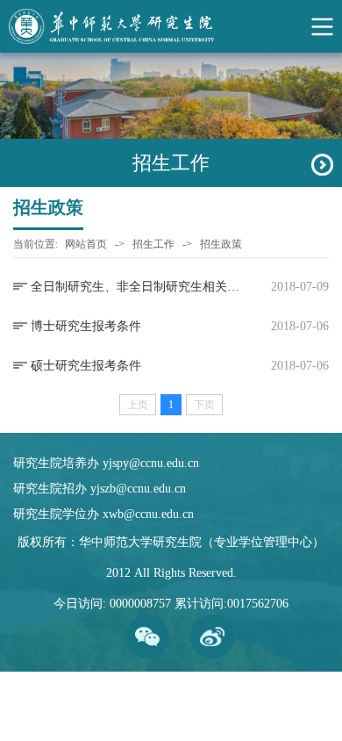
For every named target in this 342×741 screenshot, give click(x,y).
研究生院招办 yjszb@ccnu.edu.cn (99, 488)
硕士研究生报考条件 (86, 365)
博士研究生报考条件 (86, 326)
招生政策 (221, 244)
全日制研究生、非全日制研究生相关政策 (136, 286)
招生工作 (153, 244)
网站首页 (86, 244)
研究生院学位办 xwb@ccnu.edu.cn (103, 514)
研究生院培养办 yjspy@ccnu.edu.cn (106, 463)
